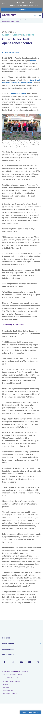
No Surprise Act (8, 690)
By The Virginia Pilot (10, 52)
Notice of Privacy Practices (11, 681)
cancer (33, 61)
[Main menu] (40, 15)
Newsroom (10, 20)
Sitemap (5, 684)
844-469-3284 (31, 15)
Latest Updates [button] (8, 655)
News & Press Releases (22, 20)
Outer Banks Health (18, 94)
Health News (28, 35)
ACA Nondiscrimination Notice (12, 675)
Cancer (5, 35)
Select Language (29, 712)
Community (15, 35)
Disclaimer (6, 687)
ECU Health (9, 15)
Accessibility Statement (10, 678)
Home (4, 20)
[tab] (21, 638)
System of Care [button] (8, 649)
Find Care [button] (6, 638)
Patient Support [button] (8, 643)
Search (35, 15)
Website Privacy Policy (10, 694)
